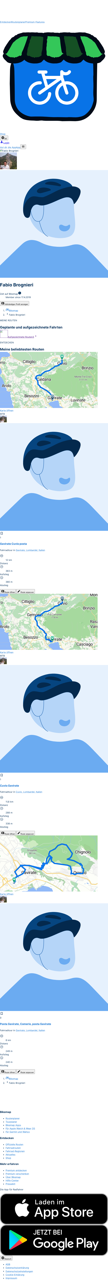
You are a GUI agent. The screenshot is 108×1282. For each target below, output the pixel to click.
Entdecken (5, 22)
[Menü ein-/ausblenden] (23, 146)
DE (5, 139)
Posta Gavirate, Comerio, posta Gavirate (25, 1024)
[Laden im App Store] (54, 1209)
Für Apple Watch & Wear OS (20, 1128)
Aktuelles (10, 1154)
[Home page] (54, 10)
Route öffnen (9, 592)
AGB (8, 1264)
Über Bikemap (13, 1177)
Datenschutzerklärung (17, 1267)
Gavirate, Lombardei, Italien (30, 550)
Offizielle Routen (14, 1144)
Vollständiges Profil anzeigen (16, 304)
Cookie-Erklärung (15, 1274)
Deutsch (7, 1259)
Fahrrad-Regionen (15, 1151)
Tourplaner (11, 1121)
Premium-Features (35, 22)
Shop (8, 1158)
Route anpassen (27, 592)
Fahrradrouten (13, 1147)
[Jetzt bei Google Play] (54, 1240)
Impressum (11, 1278)
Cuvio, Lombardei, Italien (29, 791)
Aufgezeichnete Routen (21, 337)
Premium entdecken (16, 1170)
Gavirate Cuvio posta (13, 543)
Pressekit (10, 1183)
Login (6, 142)
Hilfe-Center (12, 1180)
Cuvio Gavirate (9, 785)
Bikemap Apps (13, 1125)
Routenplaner (18, 22)
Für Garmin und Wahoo (18, 1131)
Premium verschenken (17, 1173)
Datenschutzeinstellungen (19, 1271)
